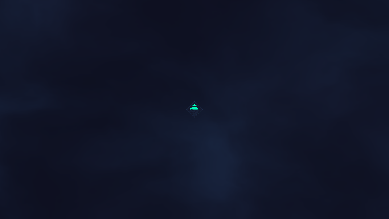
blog (39, 104)
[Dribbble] (174, 193)
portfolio (67, 104)
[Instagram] (201, 193)
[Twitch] (214, 193)
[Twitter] (187, 193)
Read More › (45, 136)
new (50, 104)
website (88, 104)
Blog (39, 94)
